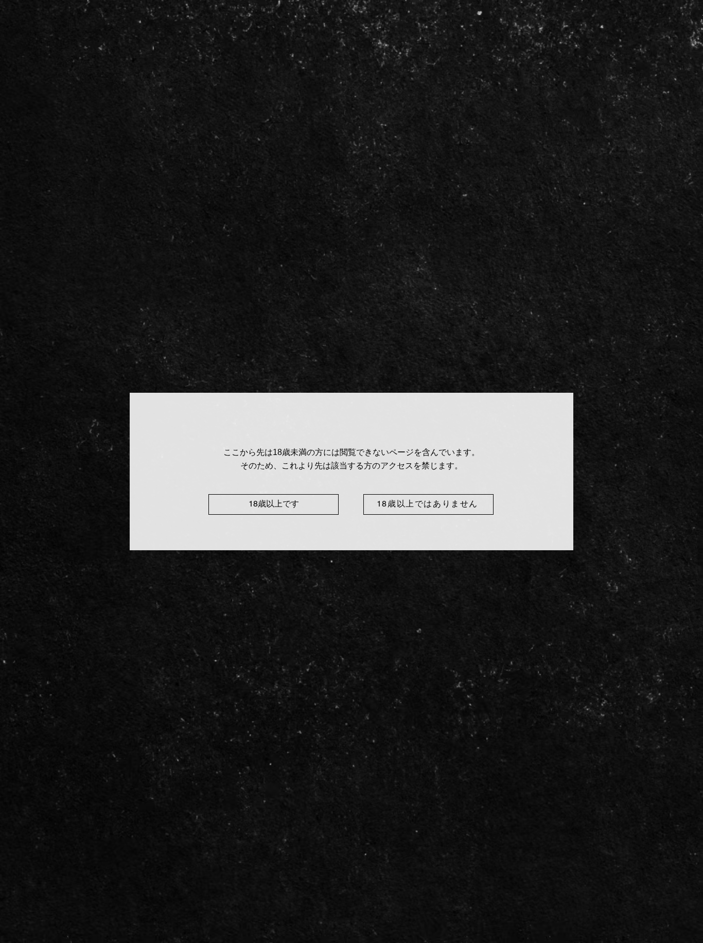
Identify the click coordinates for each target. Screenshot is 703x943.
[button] (273, 504)
